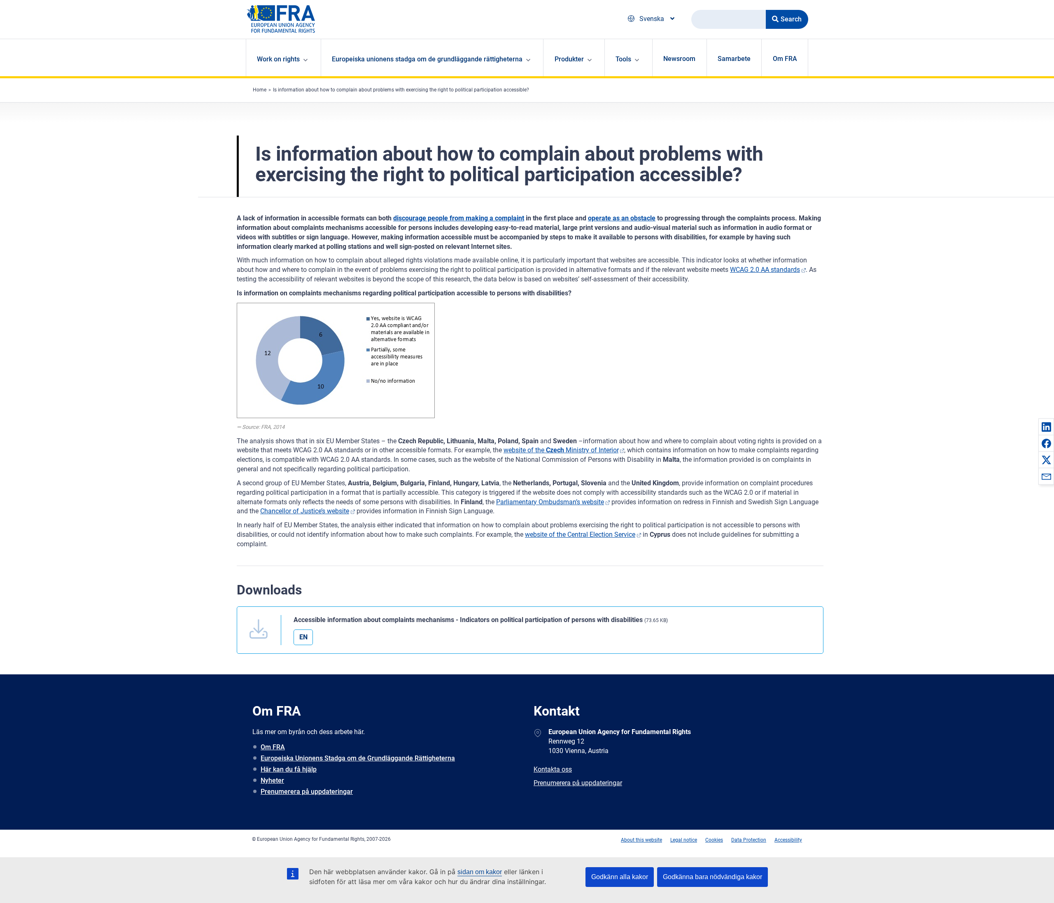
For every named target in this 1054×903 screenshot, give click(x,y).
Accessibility (788, 840)
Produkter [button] (569, 59)
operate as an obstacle (621, 218)
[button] (1046, 427)
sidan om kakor (479, 871)
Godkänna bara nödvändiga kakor (712, 876)
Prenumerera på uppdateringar (307, 791)
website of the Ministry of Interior (561, 450)
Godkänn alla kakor (619, 876)
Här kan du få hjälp (289, 769)
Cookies (714, 840)
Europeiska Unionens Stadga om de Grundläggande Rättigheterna (358, 758)
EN (303, 637)
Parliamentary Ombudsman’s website (550, 502)
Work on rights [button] (278, 59)
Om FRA (785, 59)
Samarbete (734, 59)
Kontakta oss (553, 769)
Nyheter (272, 780)
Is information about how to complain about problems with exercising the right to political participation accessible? (401, 90)
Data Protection (748, 840)
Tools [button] (623, 59)
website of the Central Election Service (580, 534)
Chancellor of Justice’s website (304, 511)
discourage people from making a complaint (458, 218)
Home (259, 90)
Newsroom (679, 59)
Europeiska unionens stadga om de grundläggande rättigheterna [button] (427, 59)
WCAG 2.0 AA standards (765, 270)
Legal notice (683, 840)
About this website (641, 840)
